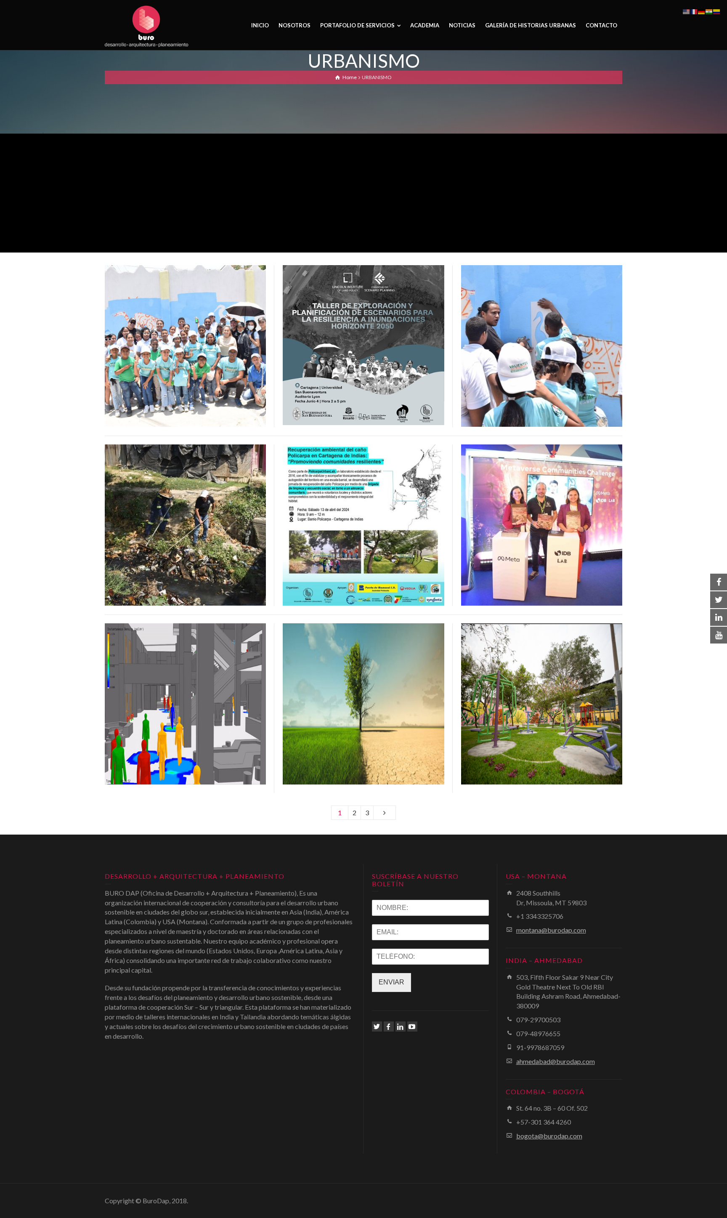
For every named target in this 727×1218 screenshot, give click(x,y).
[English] (686, 11)
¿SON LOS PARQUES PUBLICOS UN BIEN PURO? (542, 690)
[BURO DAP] (147, 25)
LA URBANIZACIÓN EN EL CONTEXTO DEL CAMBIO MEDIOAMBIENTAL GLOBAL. (363, 690)
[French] (694, 11)
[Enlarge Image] (173, 356)
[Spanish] (717, 11)
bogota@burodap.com (549, 1136)
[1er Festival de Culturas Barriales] (197, 356)
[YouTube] (412, 1026)
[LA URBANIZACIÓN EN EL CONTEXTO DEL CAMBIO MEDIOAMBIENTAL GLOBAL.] (375, 724)
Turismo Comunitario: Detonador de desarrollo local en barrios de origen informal (541, 332)
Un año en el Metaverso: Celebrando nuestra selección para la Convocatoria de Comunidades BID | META (542, 512)
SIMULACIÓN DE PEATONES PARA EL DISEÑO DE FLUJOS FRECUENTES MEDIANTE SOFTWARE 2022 (185, 691)
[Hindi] (709, 11)
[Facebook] (389, 1026)
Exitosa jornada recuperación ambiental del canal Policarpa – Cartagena (185, 511)
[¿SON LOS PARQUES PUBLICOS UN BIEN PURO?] (553, 719)
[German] (702, 11)
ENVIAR (391, 982)
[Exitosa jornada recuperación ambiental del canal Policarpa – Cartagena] (197, 545)
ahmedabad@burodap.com (555, 1061)
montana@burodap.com (551, 930)
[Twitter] (377, 1026)
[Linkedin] (400, 1026)
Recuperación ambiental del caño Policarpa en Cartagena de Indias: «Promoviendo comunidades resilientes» (363, 512)
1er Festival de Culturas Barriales (185, 332)
